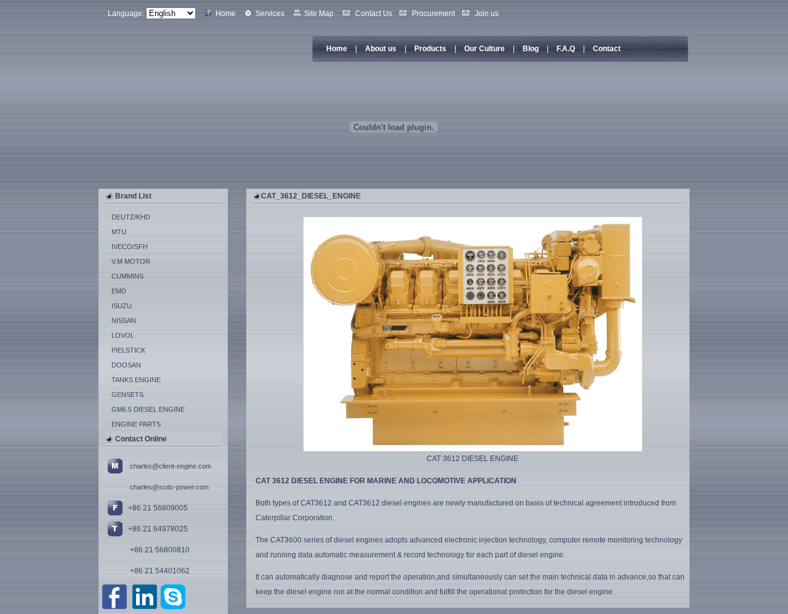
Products (430, 48)
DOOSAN (126, 365)
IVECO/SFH (129, 246)
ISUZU (121, 305)
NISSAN (123, 320)
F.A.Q (566, 48)
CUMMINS (127, 276)
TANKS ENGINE (136, 379)
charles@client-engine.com (170, 466)
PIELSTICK (128, 350)
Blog (531, 48)
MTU (118, 231)
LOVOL (122, 335)
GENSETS (127, 394)
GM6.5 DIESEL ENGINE (148, 409)
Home (336, 48)
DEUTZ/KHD (130, 217)
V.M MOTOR (130, 261)
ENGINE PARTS (136, 424)
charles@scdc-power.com (169, 487)
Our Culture (484, 48)
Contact (607, 48)
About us (380, 48)
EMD (118, 291)
